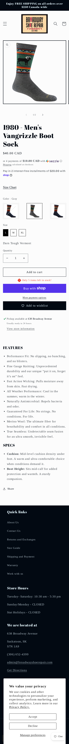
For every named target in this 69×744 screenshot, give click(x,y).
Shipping (7, 164)
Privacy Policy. (19, 707)
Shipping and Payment (20, 556)
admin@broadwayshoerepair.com (29, 662)
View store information (21, 328)
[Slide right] (43, 115)
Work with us (15, 573)
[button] (5, 24)
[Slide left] (26, 115)
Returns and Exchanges (21, 539)
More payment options (34, 297)
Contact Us (14, 530)
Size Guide (13, 547)
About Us (13, 522)
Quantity (7, 250)
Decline (33, 726)
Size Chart (9, 187)
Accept (32, 716)
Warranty (12, 565)
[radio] (11, 211)
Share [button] (10, 488)
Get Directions (17, 670)
